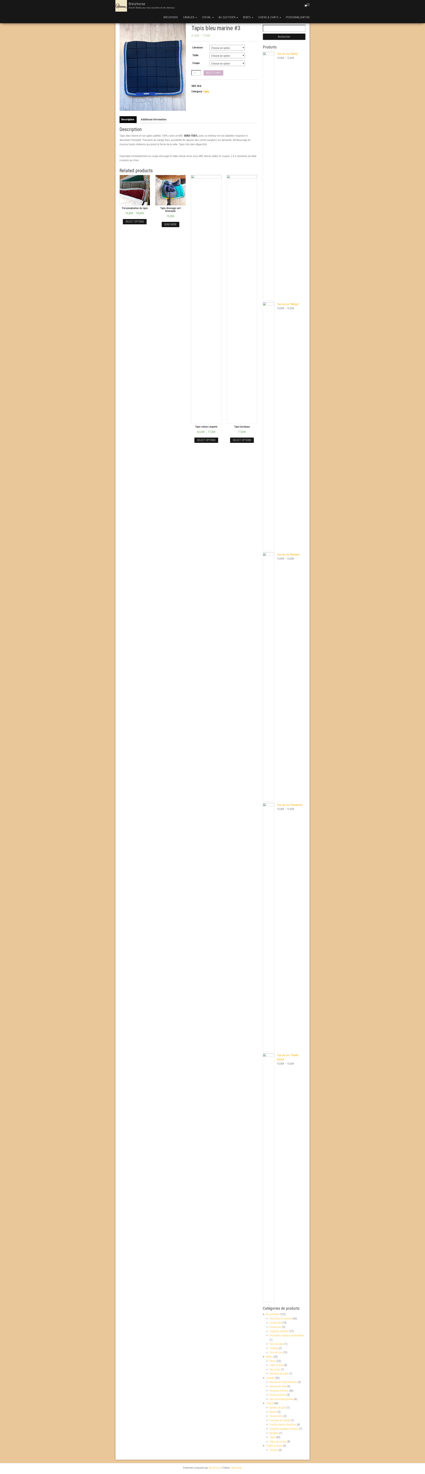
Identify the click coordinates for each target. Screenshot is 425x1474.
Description (127, 119)
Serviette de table (278, 1373)
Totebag (273, 1348)
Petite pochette (277, 1394)
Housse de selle (278, 1386)
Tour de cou (275, 1352)
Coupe (196, 63)
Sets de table (276, 1344)
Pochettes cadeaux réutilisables (286, 1335)
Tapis (206, 91)
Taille (195, 55)
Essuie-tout (275, 1327)
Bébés (247, 17)
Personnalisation (298, 17)
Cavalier (189, 17)
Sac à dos (274, 1369)
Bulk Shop (237, 1467)
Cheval (207, 17)
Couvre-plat (275, 1322)
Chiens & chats (268, 17)
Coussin (273, 1450)
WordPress (214, 1467)
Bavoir (272, 1361)
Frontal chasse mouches (282, 1424)
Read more (170, 224)
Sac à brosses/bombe (281, 1399)
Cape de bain (276, 1365)
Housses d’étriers (278, 1390)
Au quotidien (227, 17)
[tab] (128, 119)
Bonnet (273, 1411)
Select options (135, 221)
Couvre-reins (276, 1416)
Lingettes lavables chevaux (283, 1428)
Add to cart (213, 72)
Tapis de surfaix (278, 1441)
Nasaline (274, 1433)
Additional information (153, 119)
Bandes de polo (277, 1407)
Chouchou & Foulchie (280, 1318)
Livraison (197, 47)
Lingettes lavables (279, 1331)
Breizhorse (137, 4)
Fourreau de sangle (279, 1420)
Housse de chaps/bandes (283, 1382)
